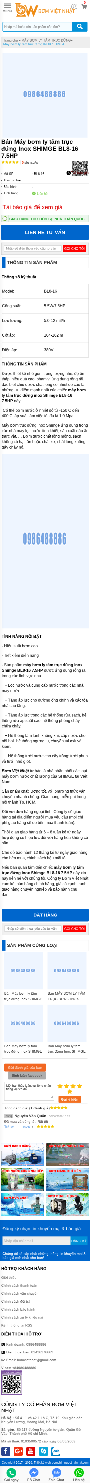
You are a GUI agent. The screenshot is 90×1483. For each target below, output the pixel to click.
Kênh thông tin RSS (16, 1325)
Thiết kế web (42, 1462)
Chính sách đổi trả (15, 1301)
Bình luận (30, 162)
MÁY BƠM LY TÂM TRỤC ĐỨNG (46, 40)
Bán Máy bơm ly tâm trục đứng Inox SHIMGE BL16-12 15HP (23, 998)
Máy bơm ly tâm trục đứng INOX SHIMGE (34, 44)
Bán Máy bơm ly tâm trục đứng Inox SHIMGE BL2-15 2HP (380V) (67, 1051)
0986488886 (36, 1344)
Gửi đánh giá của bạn (25, 1068)
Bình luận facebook (27, 1075)
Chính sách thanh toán (19, 1285)
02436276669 (42, 1352)
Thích (25, 1127)
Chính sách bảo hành (18, 1309)
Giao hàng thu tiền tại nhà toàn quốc (46, 219)
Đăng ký (79, 1241)
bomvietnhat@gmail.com (36, 1360)
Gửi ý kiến (69, 1099)
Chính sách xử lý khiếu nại (22, 1317)
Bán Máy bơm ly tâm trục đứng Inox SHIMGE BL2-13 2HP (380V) (23, 1051)
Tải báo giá (80, 173)
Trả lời (9, 1127)
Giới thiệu (8, 1277)
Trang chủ (10, 40)
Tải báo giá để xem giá (32, 207)
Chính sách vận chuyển (19, 1293)
